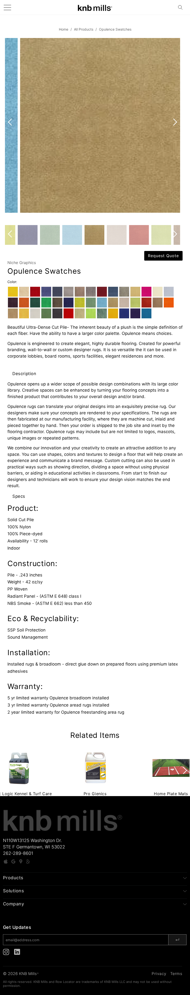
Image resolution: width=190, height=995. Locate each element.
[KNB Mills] (95, 7)
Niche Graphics (21, 262)
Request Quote (163, 255)
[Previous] (11, 131)
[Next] (174, 131)
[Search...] (181, 7)
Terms (176, 973)
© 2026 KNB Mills (21, 973)
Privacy (159, 973)
